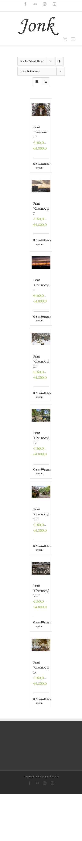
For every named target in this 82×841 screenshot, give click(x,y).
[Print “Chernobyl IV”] (41, 415)
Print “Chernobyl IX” (41, 667)
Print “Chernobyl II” (41, 285)
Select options (38, 165)
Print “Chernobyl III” (41, 361)
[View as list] (45, 82)
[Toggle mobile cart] (65, 39)
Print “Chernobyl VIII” (41, 591)
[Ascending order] (60, 61)
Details (46, 163)
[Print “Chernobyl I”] (41, 186)
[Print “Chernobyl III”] (41, 339)
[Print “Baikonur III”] (41, 110)
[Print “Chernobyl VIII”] (41, 568)
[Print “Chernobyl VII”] (41, 492)
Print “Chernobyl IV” (41, 438)
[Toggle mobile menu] (73, 39)
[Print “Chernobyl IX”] (41, 645)
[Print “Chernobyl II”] (41, 262)
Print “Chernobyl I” (41, 208)
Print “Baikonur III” (40, 132)
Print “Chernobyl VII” (41, 514)
